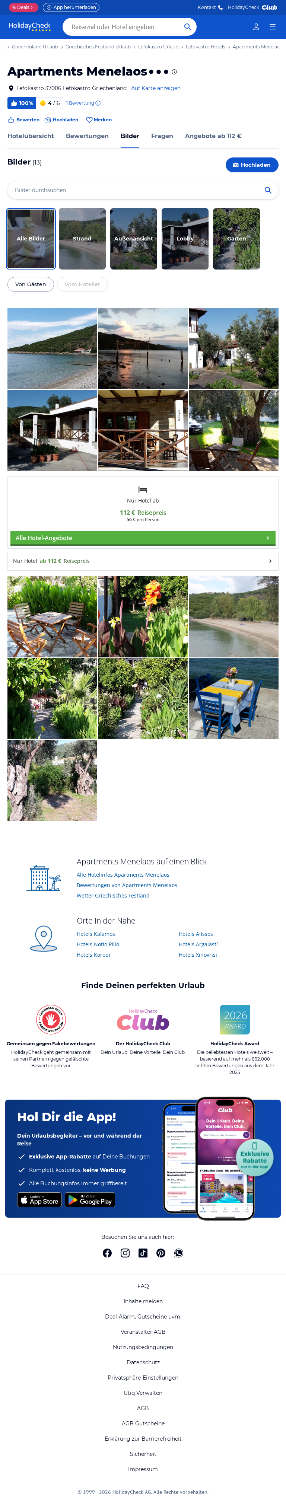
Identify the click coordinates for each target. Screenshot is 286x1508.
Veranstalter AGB (143, 1332)
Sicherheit (143, 1454)
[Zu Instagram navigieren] (125, 1253)
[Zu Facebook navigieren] (107, 1253)
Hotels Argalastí (198, 944)
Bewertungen (87, 136)
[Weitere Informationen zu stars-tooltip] (173, 72)
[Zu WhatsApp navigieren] (179, 1253)
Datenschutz (143, 1362)
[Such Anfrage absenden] (188, 27)
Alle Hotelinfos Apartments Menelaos (123, 874)
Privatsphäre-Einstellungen (143, 1377)
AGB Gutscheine (143, 1423)
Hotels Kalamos (96, 933)
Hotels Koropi (93, 954)
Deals (20, 7)
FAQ (143, 1286)
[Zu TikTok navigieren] (143, 1253)
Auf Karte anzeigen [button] (156, 88)
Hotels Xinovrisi (198, 954)
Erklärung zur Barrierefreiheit (143, 1438)
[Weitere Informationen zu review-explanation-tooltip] (97, 103)
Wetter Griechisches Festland (113, 895)
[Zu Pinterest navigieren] (161, 1253)
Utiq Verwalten (143, 1393)
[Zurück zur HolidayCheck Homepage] (30, 26)
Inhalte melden (143, 1301)
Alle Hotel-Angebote (44, 538)
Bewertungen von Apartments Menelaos (127, 885)
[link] (256, 26)
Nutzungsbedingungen (143, 1347)
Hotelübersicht (30, 136)
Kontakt (207, 7)
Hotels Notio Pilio (98, 944)
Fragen (162, 136)
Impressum (143, 1469)
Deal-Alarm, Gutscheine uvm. (143, 1316)
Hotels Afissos (196, 933)
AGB (143, 1408)
